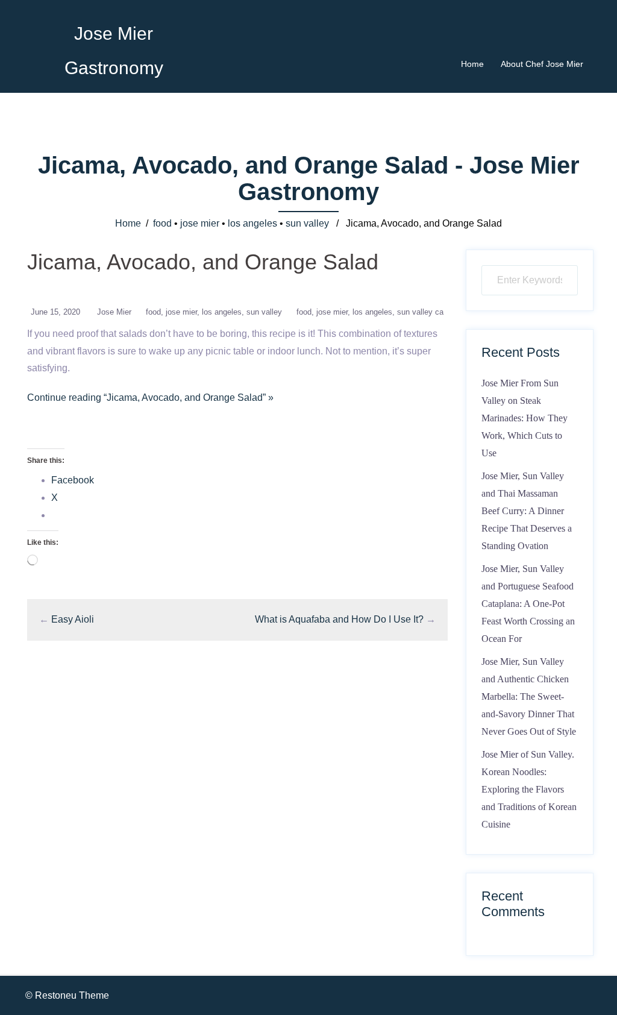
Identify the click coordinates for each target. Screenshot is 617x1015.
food (162, 223)
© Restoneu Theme (67, 995)
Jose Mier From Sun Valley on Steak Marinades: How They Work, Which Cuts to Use (524, 417)
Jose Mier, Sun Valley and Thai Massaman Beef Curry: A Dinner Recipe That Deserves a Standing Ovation (526, 510)
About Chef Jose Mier (542, 64)
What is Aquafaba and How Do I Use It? (339, 619)
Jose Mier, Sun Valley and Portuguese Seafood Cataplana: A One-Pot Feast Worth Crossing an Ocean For (528, 603)
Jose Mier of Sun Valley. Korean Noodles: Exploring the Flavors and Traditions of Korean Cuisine (529, 789)
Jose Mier (114, 311)
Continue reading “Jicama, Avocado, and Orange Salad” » (150, 397)
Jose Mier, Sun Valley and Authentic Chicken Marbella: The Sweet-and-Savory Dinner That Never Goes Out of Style (528, 696)
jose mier (199, 223)
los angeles (252, 223)
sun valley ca (420, 311)
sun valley (307, 223)
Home (472, 64)
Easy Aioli (72, 619)
